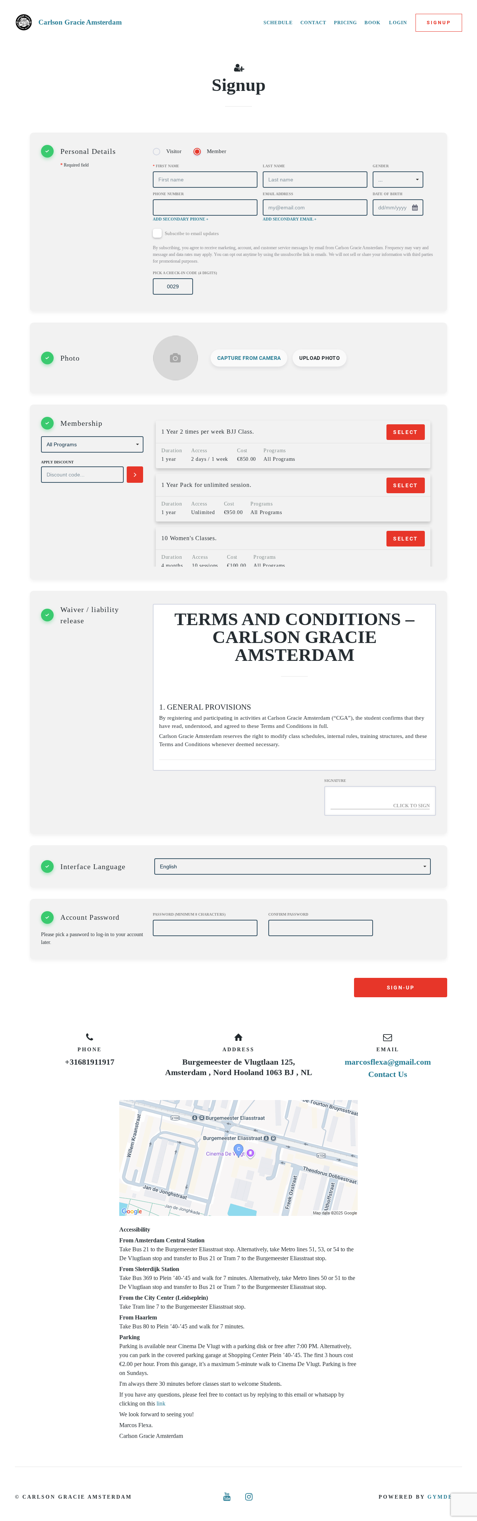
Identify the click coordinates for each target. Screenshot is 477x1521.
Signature (335, 781)
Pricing (345, 22)
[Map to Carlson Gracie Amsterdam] (238, 1158)
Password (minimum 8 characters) (189, 914)
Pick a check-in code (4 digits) (185, 273)
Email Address (278, 194)
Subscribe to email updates (293, 247)
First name (166, 166)
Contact (313, 22)
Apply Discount (57, 462)
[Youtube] (228, 1497)
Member (216, 151)
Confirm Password (288, 914)
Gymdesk (444, 1497)
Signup (439, 22)
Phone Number (168, 194)
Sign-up (400, 988)
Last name (274, 166)
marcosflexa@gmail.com (388, 1062)
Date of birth (387, 194)
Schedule (278, 22)
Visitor (173, 151)
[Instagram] (250, 1497)
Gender (381, 166)
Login (398, 22)
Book (372, 22)
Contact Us (387, 1074)
